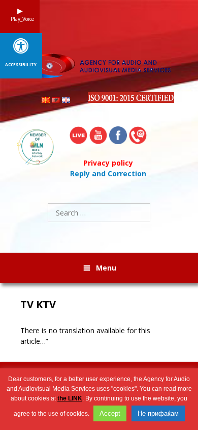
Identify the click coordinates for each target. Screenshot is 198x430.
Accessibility (21, 64)
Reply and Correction (108, 173)
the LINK (69, 398)
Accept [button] (110, 413)
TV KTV (38, 305)
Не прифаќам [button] (158, 413)
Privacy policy (108, 163)
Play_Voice (20, 18)
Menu (106, 268)
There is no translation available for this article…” (85, 336)
